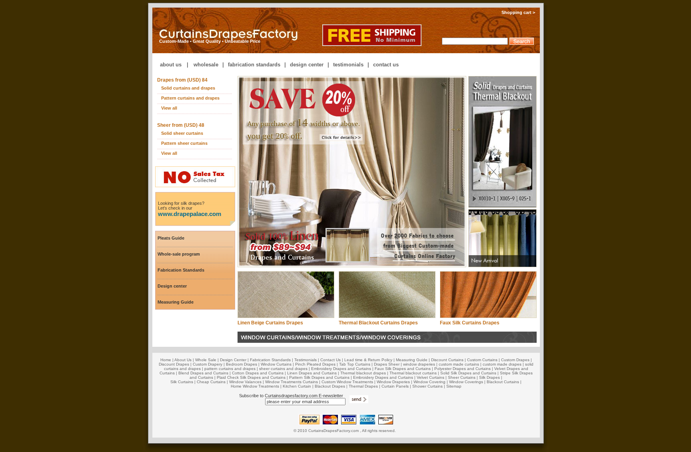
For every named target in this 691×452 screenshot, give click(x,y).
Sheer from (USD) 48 (180, 125)
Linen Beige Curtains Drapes (270, 323)
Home (165, 360)
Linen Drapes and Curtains (312, 373)
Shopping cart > (520, 12)
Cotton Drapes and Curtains (258, 373)
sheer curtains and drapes (283, 368)
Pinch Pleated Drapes (315, 364)
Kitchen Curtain (297, 386)
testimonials (348, 65)
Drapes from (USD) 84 (182, 80)
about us (171, 65)
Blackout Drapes (330, 386)
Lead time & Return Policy (368, 360)
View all (169, 108)
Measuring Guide (176, 302)
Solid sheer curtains (182, 133)
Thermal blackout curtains (413, 373)
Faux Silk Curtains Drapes (469, 323)
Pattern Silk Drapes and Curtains (320, 377)
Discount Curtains (447, 360)
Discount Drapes (174, 364)
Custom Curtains (482, 360)
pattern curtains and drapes (230, 368)
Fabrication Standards (181, 270)
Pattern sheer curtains (184, 143)
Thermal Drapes (363, 386)
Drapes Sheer (386, 364)
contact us (386, 65)
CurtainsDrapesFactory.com (333, 430)
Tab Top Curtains (354, 364)
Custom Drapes (515, 360)
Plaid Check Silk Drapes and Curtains (251, 377)
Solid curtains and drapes (188, 88)
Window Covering (429, 382)
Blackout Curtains (503, 382)
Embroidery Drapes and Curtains (341, 368)
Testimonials (305, 360)
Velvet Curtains (430, 377)
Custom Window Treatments (347, 382)
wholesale (206, 65)
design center (307, 65)
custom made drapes (502, 364)
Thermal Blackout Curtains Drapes (378, 323)
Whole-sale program (179, 254)
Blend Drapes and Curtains (203, 373)
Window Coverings (466, 382)
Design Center (233, 360)
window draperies (419, 364)
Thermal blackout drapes (363, 373)
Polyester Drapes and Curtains (462, 368)
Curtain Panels (395, 386)
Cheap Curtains (211, 382)
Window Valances (245, 382)
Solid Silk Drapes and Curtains (468, 373)
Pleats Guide (171, 238)
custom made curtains (459, 364)
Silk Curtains (181, 382)
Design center (172, 286)
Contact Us (330, 360)
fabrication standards (254, 65)
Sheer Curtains (461, 377)
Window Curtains (276, 364)
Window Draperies (393, 382)
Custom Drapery (207, 364)
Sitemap (453, 386)
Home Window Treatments (255, 386)
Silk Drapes (489, 377)
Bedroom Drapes (241, 364)
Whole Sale (205, 360)
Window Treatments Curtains (291, 382)
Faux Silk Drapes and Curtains (403, 368)
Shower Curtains (427, 386)
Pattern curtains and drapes (190, 98)
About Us (183, 360)
